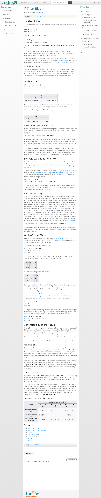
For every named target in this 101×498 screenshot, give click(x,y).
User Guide (6, 18)
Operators (35, 445)
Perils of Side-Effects (87, 34)
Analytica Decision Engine (11, 26)
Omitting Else (87, 14)
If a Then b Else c (86, 11)
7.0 (40, 16)
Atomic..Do (31, 438)
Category (28, 445)
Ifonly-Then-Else (40, 12)
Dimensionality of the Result (90, 38)
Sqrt (37, 110)
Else (25, 87)
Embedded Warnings (90, 31)
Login (97, 3)
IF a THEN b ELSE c (34, 428)
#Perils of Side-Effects (63, 62)
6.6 (37, 16)
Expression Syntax (33, 434)
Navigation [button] (24, 3)
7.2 (47, 16)
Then (33, 85)
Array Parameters (89, 17)
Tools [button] (44, 3)
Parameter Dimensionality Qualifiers (62, 173)
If (25, 85)
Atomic (26, 302)
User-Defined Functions (39, 173)
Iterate (30, 432)
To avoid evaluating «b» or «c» (89, 26)
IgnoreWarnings (70, 220)
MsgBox (30, 440)
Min (34, 248)
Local (26, 179)
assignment (56, 240)
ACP (4, 30)
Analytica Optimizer (9, 22)
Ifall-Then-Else (88, 41)
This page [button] (35, 3)
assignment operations (45, 296)
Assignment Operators (60, 238)
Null (55, 55)
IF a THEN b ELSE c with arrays (38, 430)
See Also (83, 52)
